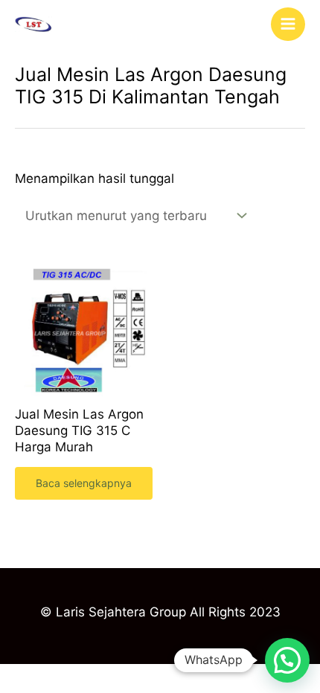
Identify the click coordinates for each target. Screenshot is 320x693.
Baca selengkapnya (84, 483)
